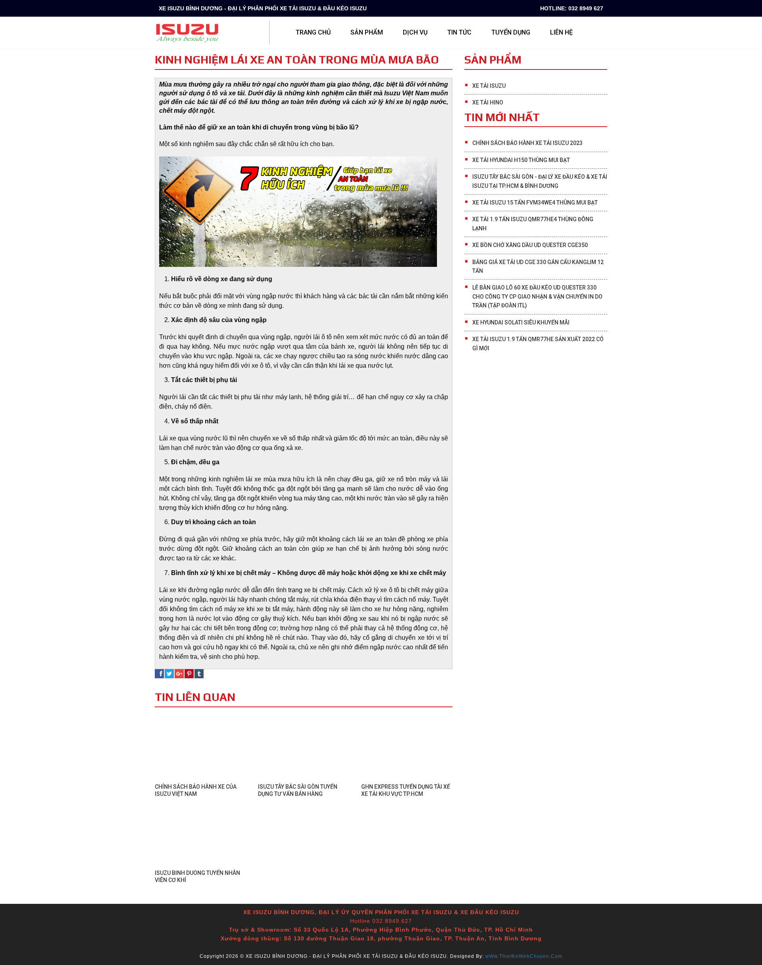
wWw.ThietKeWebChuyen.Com (523, 956)
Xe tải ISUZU (489, 86)
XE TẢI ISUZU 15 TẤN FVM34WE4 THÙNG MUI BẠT (535, 202)
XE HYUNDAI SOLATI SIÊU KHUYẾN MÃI (521, 322)
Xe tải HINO (487, 102)
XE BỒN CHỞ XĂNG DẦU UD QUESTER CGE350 (530, 245)
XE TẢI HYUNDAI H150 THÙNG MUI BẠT (521, 160)
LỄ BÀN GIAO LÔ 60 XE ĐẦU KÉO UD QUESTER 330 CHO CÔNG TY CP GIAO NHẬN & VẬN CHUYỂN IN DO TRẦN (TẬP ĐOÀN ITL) (537, 296)
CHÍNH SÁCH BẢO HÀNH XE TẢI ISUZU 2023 (527, 143)
